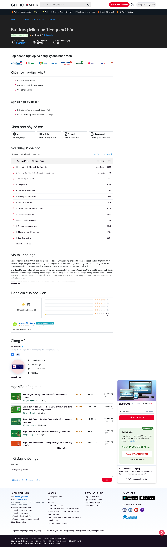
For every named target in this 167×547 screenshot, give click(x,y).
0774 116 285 (22, 499)
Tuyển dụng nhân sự (93, 505)
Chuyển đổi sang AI (107, 12)
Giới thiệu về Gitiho (55, 497)
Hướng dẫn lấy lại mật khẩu (21, 516)
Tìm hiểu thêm (132, 441)
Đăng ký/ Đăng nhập (146, 4)
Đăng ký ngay (137, 417)
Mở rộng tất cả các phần (103, 154)
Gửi (107, 480)
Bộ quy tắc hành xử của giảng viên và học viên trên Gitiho (63, 512)
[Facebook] (124, 510)
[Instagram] (142, 510)
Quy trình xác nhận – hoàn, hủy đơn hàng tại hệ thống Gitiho (64, 518)
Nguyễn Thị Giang (27, 323)
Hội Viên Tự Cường (126, 12)
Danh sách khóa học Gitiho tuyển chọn (58, 12)
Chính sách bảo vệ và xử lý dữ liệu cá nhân (64, 508)
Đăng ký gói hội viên (137, 454)
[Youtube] (136, 510)
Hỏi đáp (51, 502)
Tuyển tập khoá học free (86, 12)
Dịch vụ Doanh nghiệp (93, 499)
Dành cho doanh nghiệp (22, 12)
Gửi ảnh (17, 480)
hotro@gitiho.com (22, 497)
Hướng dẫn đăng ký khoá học (22, 510)
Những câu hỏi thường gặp (21, 507)
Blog (37, 12)
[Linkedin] (130, 510)
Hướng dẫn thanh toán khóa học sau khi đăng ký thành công (25, 520)
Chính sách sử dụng (55, 505)
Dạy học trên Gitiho (92, 497)
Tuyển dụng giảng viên (93, 502)
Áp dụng (149, 411)
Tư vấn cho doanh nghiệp (136, 479)
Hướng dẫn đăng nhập (19, 513)
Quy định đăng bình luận (31, 480)
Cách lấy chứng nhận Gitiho (58, 523)
